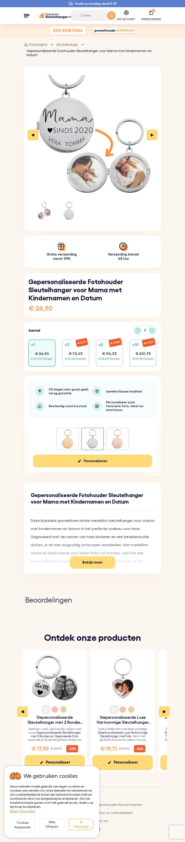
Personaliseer (96, 461)
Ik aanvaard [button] (81, 824)
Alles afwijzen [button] (52, 824)
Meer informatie (22, 811)
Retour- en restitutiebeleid (113, 813)
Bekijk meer (92, 562)
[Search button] (111, 15)
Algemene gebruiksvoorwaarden (118, 805)
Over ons (101, 821)
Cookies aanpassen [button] (22, 825)
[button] (26, 16)
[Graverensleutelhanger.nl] (55, 15)
